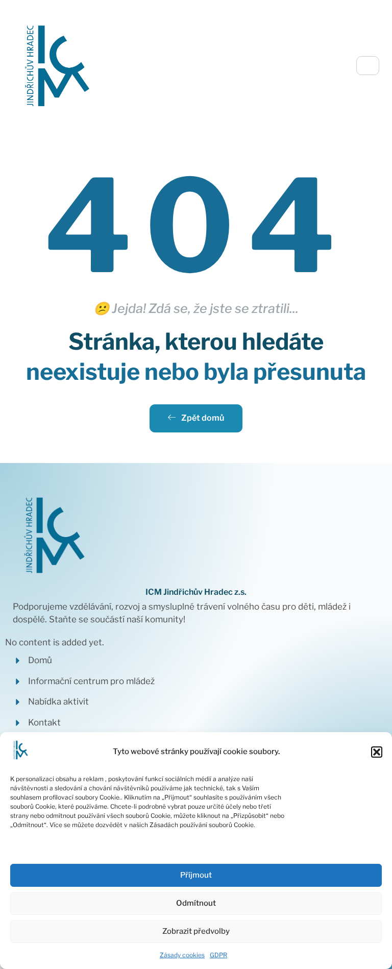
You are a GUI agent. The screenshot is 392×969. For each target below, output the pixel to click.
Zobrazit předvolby (196, 931)
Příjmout (196, 875)
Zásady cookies (182, 955)
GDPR (218, 955)
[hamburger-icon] (367, 65)
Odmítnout (196, 903)
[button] (377, 752)
